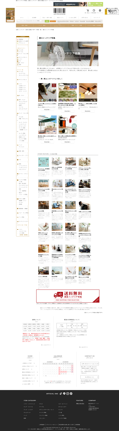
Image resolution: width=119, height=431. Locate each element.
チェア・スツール (28, 406)
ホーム (22, 17)
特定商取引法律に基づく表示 (66, 424)
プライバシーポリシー (52, 424)
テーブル (21, 51)
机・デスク (21, 62)
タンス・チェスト (23, 122)
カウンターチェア (23, 109)
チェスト (61, 409)
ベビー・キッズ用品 (23, 212)
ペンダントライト (23, 167)
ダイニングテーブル (63, 21)
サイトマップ (97, 17)
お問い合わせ (85, 17)
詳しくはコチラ (45, 344)
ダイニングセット (23, 57)
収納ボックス (22, 137)
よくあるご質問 (72, 17)
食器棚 (21, 129)
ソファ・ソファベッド (29, 403)
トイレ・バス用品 (23, 194)
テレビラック (27, 412)
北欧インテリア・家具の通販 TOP (25, 29)
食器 (20, 189)
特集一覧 (39, 29)
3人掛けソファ (22, 89)
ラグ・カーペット (63, 403)
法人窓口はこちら (89, 377)
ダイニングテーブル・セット (46, 409)
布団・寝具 (21, 151)
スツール (21, 107)
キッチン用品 (22, 133)
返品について (60, 17)
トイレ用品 (61, 415)
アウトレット (22, 43)
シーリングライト (23, 165)
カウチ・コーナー (23, 91)
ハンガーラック (22, 124)
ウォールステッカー (23, 185)
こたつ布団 (21, 233)
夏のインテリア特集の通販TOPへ (94, 312)
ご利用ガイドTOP (27, 363)
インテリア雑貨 (22, 179)
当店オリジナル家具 (23, 41)
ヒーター (21, 202)
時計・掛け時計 (22, 183)
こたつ (20, 229)
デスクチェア (22, 103)
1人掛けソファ (22, 85)
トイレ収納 (21, 140)
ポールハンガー (22, 126)
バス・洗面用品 (22, 190)
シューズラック (22, 135)
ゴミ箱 (20, 181)
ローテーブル (22, 73)
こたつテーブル (22, 231)
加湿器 (20, 204)
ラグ (20, 61)
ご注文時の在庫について (28, 381)
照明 (20, 64)
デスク (72, 21)
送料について (25, 369)
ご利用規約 (42, 424)
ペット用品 (21, 217)
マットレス (21, 146)
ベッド (20, 145)
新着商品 (21, 39)
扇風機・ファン (22, 200)
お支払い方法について (28, 366)
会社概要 (34, 17)
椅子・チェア (22, 99)
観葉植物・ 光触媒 (23, 208)
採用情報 (78, 424)
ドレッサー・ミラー (23, 155)
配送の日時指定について (28, 372)
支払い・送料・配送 (47, 17)
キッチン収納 (90, 21)
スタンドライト (22, 169)
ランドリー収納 (22, 138)
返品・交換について (27, 378)
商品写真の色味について (28, 375)
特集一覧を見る (80, 403)
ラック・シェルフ (28, 409)
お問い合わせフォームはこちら (90, 363)
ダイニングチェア (23, 101)
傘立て (20, 192)
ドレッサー (98, 21)
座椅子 (20, 105)
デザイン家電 (22, 198)
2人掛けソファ (22, 87)
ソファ (77, 21)
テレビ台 (82, 21)
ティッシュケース (23, 187)
